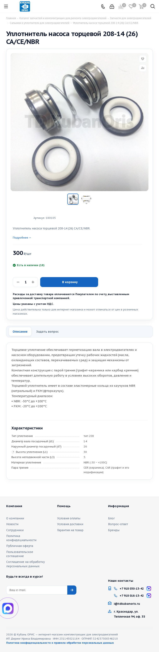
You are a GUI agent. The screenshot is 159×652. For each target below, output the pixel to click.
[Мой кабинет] (112, 6)
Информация (118, 506)
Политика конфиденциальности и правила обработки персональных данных (60, 643)
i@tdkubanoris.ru (127, 604)
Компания (14, 506)
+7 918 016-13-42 (132, 595)
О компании (15, 518)
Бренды (113, 530)
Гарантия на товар (70, 530)
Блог (111, 518)
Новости (12, 524)
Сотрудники (15, 530)
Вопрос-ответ (118, 524)
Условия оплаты (68, 518)
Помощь (64, 506)
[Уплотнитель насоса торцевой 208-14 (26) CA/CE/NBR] (79, 122)
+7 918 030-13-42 (132, 588)
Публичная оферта (19, 546)
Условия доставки (70, 524)
